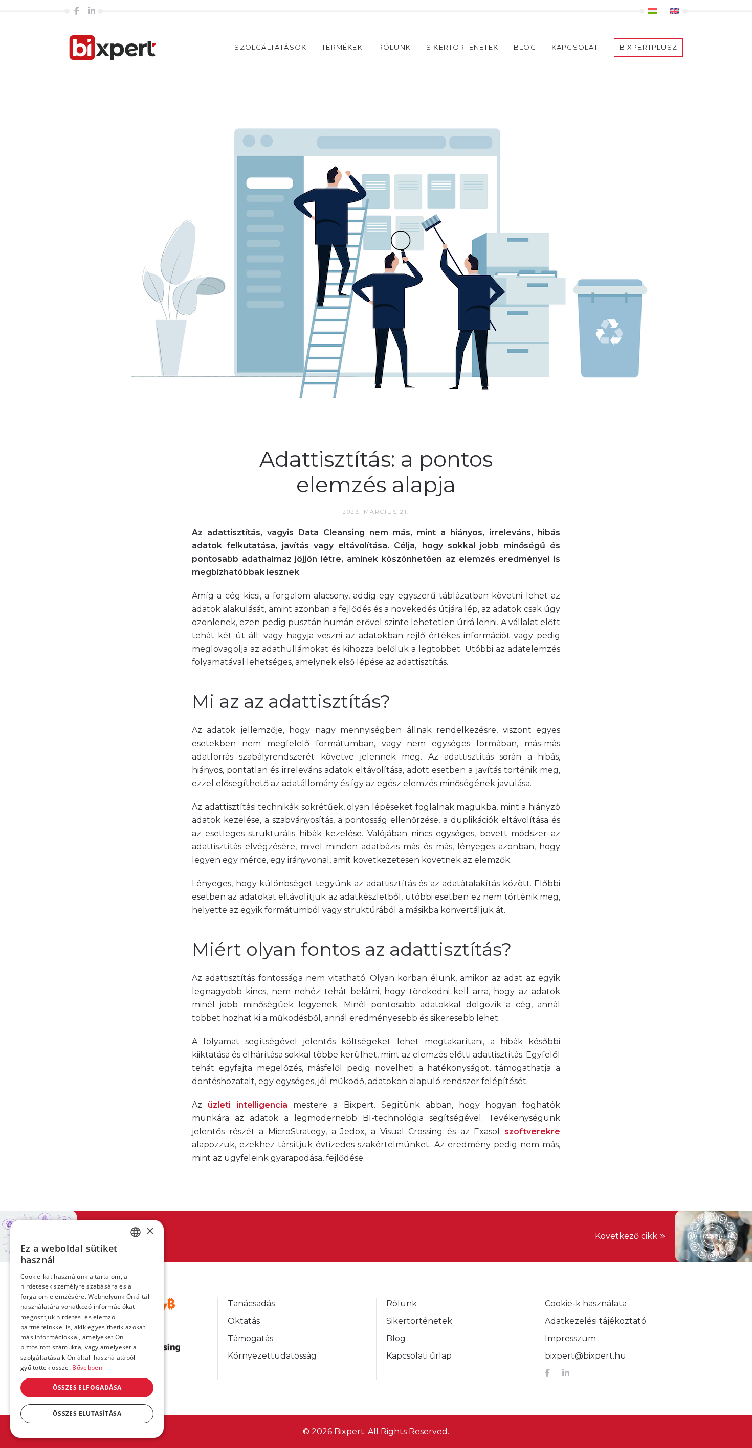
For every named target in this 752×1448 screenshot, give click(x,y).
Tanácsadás (251, 1303)
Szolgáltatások (270, 47)
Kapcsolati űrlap (419, 1356)
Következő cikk (626, 1236)
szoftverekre (532, 1131)
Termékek (342, 47)
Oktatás (244, 1321)
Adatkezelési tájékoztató (595, 1321)
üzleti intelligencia (247, 1105)
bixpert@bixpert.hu (585, 1356)
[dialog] (87, 1329)
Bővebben (87, 1367)
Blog (525, 47)
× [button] (149, 1231)
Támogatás (250, 1338)
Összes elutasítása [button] (87, 1413)
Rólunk (394, 47)
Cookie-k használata (586, 1303)
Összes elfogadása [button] (87, 1387)
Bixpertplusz (648, 47)
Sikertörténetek (462, 47)
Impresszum (570, 1338)
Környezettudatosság (272, 1356)
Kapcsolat (575, 47)
